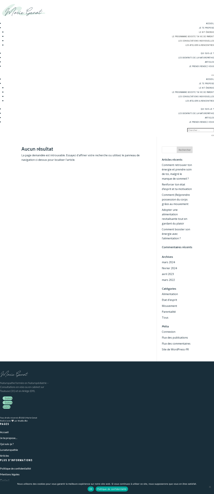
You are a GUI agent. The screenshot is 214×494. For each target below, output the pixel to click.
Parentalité (169, 312)
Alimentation (170, 294)
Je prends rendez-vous (201, 66)
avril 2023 (168, 274)
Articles (209, 62)
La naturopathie (9, 449)
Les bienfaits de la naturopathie (196, 58)
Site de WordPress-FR (175, 349)
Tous (165, 317)
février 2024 (169, 268)
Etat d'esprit (169, 300)
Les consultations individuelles (196, 41)
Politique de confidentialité (15, 468)
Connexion (168, 332)
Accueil (210, 23)
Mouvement (169, 306)
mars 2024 (168, 262)
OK (90, 489)
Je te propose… (8, 437)
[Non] (209, 486)
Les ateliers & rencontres (200, 45)
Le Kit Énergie (206, 32)
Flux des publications (175, 337)
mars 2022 (168, 280)
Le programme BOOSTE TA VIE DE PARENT (193, 36)
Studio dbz (23, 420)
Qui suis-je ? (207, 53)
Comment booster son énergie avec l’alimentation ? (176, 233)
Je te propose (206, 28)
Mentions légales (10, 474)
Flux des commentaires (176, 343)
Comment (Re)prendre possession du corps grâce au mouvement (176, 199)
